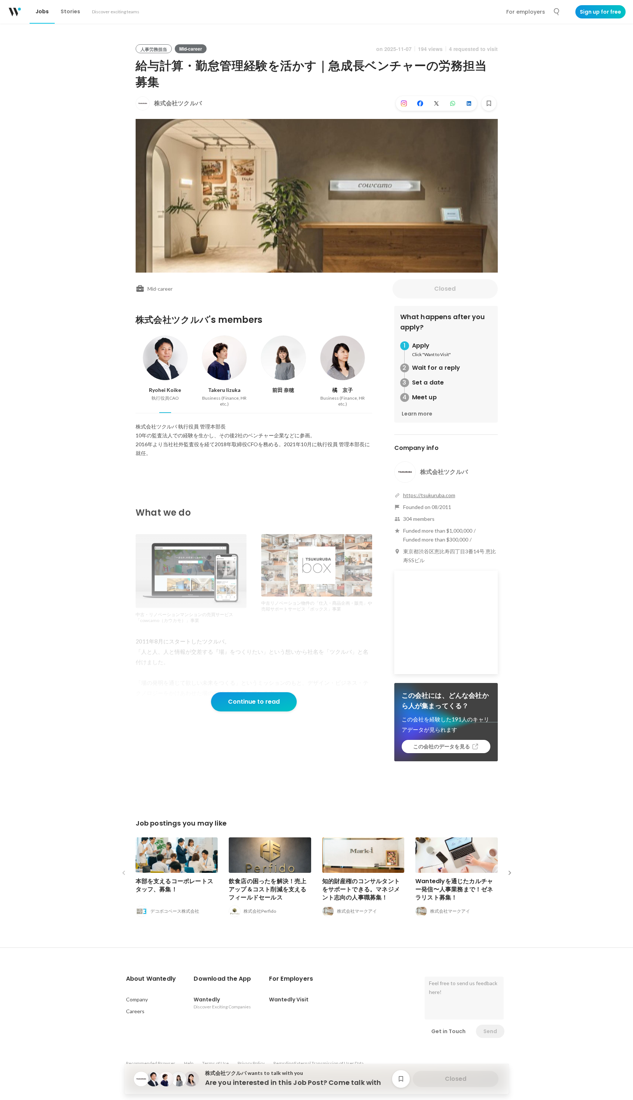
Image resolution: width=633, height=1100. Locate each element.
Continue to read (254, 701)
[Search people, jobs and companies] (556, 11)
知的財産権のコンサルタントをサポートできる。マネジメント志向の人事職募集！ (361, 889)
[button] (151, 978)
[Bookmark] (488, 103)
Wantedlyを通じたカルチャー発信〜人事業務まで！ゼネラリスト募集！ (454, 889)
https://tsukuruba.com (429, 495)
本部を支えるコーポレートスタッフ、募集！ (175, 885)
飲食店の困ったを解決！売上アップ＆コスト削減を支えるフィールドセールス (268, 889)
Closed (445, 288)
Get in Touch (448, 1031)
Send (490, 1031)
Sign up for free (600, 12)
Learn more (417, 413)
